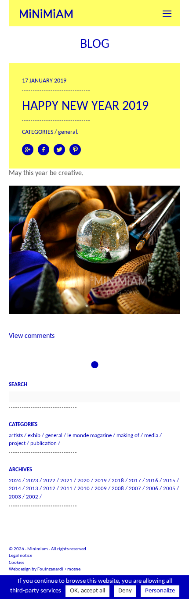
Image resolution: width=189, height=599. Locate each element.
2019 (100, 481)
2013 (32, 488)
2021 (66, 481)
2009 (100, 488)
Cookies (16, 562)
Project (17, 443)
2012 (49, 488)
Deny (125, 591)
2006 (152, 488)
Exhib (34, 435)
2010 (83, 488)
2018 (118, 481)
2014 (15, 488)
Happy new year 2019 (85, 106)
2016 (152, 481)
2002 (32, 497)
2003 (15, 497)
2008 (118, 488)
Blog (94, 44)
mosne (73, 569)
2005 (169, 488)
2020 (83, 481)
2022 (49, 481)
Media (151, 435)
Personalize (160, 591)
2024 (15, 481)
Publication (43, 443)
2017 (135, 481)
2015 (169, 481)
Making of (127, 435)
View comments (32, 336)
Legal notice (20, 555)
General (67, 132)
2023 (32, 481)
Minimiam (46, 13)
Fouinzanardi (50, 569)
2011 (66, 488)
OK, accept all (87, 591)
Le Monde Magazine (89, 435)
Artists (16, 435)
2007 (135, 488)
